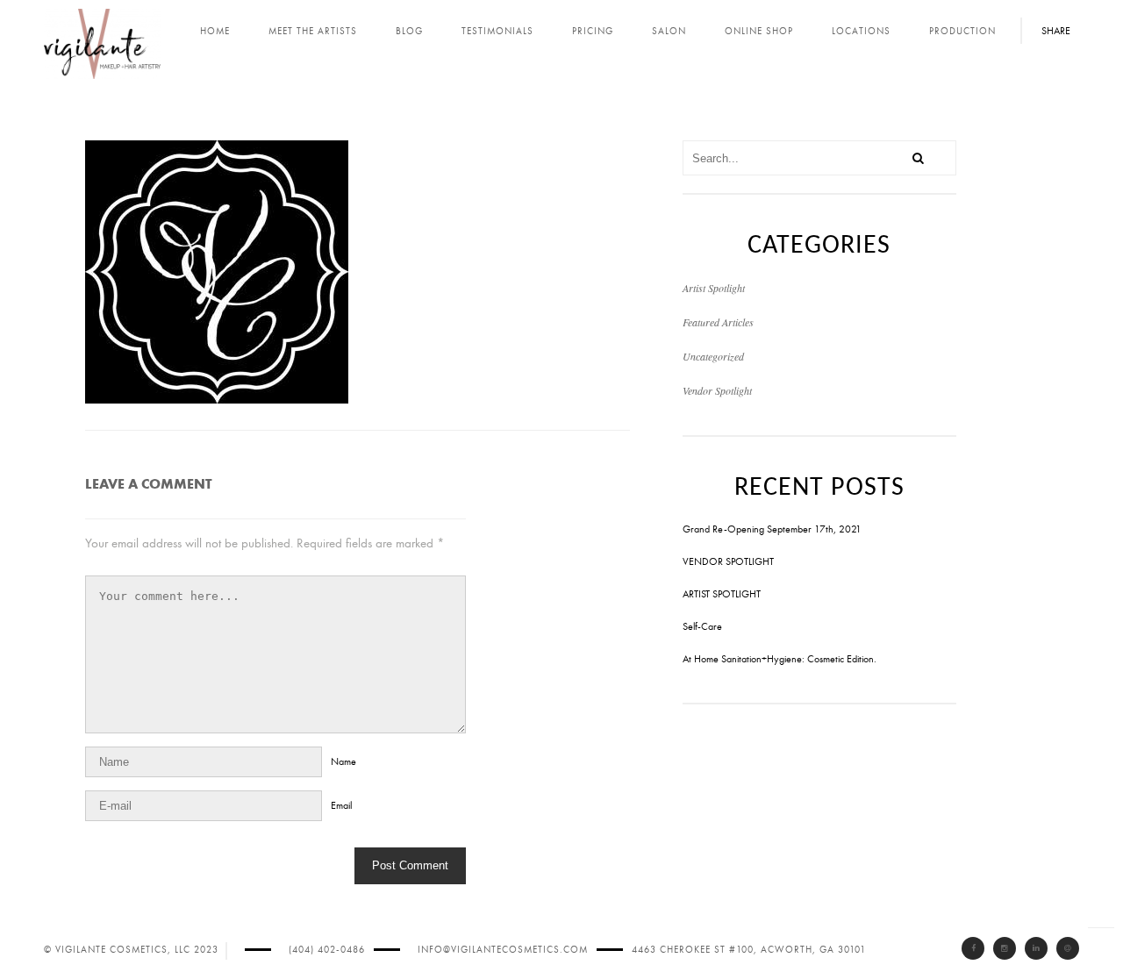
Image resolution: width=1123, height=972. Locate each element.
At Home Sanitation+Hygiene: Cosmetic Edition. (779, 659)
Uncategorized (713, 356)
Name (343, 761)
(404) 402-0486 (327, 949)
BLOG (409, 31)
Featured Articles (718, 322)
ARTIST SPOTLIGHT (722, 594)
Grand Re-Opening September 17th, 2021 (772, 529)
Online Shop (759, 31)
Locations (861, 31)
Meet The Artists (312, 31)
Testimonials (497, 31)
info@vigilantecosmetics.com (503, 949)
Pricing (592, 31)
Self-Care (702, 626)
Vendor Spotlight (717, 390)
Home (215, 31)
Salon (669, 31)
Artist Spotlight (714, 288)
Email (341, 805)
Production (962, 31)
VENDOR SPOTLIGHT (728, 561)
